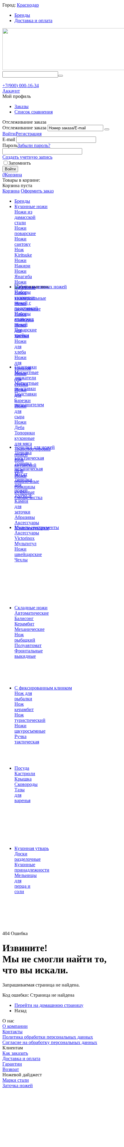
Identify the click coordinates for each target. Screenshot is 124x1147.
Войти (9, 133)
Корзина (11, 190)
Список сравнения (33, 111)
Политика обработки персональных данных (47, 1037)
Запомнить (19, 163)
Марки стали (15, 1080)
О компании (15, 1026)
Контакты (12, 1031)
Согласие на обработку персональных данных (49, 1042)
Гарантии (12, 1063)
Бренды (22, 15)
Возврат (10, 1069)
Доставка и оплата (33, 20)
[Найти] (60, 76)
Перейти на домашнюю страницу (48, 1005)
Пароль (9, 145)
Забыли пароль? (33, 145)
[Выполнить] (106, 129)
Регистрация (29, 133)
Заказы (21, 106)
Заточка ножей (17, 1085)
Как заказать (15, 1053)
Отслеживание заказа (24, 127)
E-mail (8, 139)
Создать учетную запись (27, 157)
